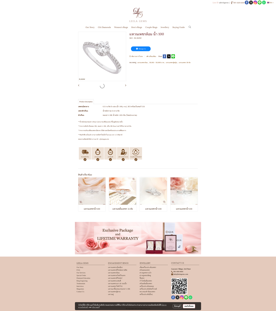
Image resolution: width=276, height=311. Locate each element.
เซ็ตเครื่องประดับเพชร (148, 267)
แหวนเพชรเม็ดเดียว (115, 267)
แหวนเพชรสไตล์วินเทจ (116, 275)
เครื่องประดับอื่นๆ (146, 294)
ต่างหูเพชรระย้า (145, 273)
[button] (189, 27)
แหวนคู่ (111, 294)
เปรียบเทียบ (152, 56)
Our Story (90, 27)
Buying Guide (178, 27)
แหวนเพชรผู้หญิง (171, 62)
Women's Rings (121, 27)
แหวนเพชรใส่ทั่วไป (115, 286)
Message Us (142, 49)
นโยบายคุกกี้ (96, 307)
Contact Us (80, 292)
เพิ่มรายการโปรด (137, 56)
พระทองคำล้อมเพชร (147, 292)
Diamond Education (83, 278)
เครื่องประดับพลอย (147, 286)
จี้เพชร (142, 278)
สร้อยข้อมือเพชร (146, 283)
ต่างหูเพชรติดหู (145, 275)
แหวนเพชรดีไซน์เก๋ (115, 278)
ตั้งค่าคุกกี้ (177, 306)
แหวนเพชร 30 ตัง (185, 62)
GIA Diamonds (104, 27)
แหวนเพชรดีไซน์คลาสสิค (117, 270)
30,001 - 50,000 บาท (157, 62)
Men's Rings (136, 27)
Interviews (80, 286)
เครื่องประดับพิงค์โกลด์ (148, 289)
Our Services (81, 273)
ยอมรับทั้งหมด (189, 306)
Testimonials (81, 283)
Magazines (80, 289)
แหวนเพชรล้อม (142, 62)
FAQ (78, 270)
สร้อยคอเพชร (145, 270)
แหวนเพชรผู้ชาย (114, 292)
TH (270, 2)
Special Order (81, 275)
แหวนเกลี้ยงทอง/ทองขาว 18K (119, 289)
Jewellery (165, 27)
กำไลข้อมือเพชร (146, 281)
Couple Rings (151, 27)
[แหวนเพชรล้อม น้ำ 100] (102, 56)
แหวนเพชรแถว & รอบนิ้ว (117, 283)
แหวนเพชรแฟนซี (114, 281)
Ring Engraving (82, 281)
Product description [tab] (86, 102)
